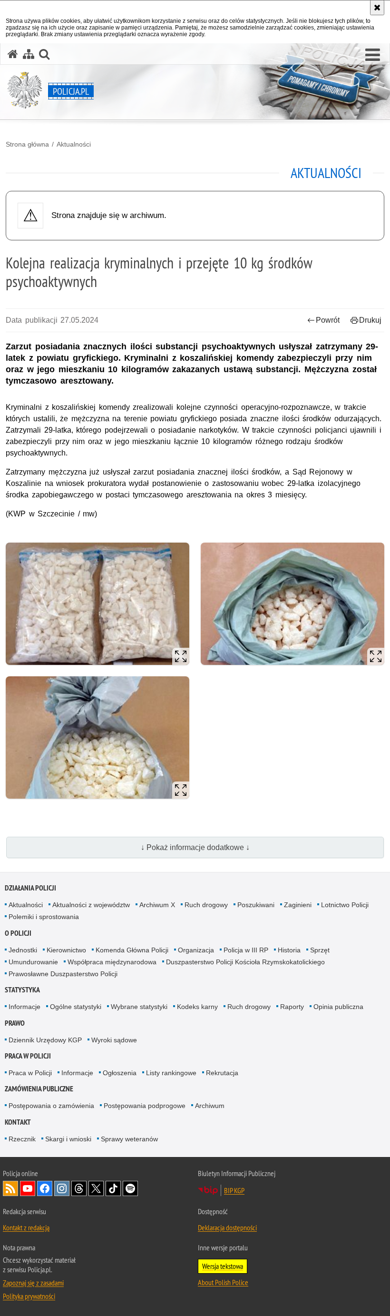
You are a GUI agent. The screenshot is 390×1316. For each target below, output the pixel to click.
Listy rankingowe (171, 1073)
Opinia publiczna (338, 1006)
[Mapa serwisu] (28, 54)
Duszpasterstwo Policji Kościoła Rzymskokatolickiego (245, 962)
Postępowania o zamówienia (51, 1105)
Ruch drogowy (206, 905)
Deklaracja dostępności (227, 1227)
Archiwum (209, 1105)
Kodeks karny (197, 1006)
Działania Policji (30, 888)
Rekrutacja (222, 1073)
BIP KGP (234, 1190)
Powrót (328, 320)
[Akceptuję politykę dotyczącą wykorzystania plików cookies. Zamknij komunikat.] (377, 7)
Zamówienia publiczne (39, 1089)
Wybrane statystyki (139, 1006)
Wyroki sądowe (114, 1040)
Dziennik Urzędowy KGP (45, 1040)
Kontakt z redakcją (26, 1227)
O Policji (18, 933)
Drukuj (370, 320)
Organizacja (196, 950)
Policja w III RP (246, 950)
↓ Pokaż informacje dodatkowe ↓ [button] (195, 847)
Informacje (24, 1006)
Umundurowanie (33, 962)
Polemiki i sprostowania (44, 916)
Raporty (292, 1006)
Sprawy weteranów (129, 1139)
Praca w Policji (28, 1056)
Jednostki (23, 950)
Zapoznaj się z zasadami (33, 1282)
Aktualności (74, 144)
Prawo (15, 1023)
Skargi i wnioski (68, 1139)
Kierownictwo (66, 950)
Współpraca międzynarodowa (112, 962)
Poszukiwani (255, 905)
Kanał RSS (10, 1188)
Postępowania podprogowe (144, 1105)
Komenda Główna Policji (132, 950)
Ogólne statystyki (75, 1006)
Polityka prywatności (29, 1296)
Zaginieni (298, 905)
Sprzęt (320, 950)
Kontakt (18, 1122)
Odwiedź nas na (27, 1188)
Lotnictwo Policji (345, 905)
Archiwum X (157, 905)
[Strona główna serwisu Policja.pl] (13, 54)
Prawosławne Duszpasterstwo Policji (63, 974)
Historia (289, 950)
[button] (372, 55)
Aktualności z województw (91, 905)
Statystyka (22, 990)
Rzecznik (22, 1139)
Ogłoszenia (119, 1073)
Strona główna (27, 144)
